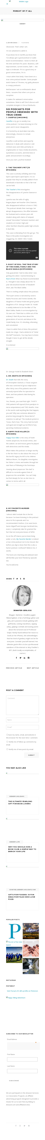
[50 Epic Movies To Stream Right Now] (31, 931)
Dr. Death (9, 380)
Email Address (21, 1039)
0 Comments (25, 42)
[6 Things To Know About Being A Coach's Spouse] (14, 955)
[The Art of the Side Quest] (14, 943)
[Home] (14, 931)
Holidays (20, 796)
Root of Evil (10, 279)
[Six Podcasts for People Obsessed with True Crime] (22, 595)
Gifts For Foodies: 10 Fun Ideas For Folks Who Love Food (21, 897)
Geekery (23, 24)
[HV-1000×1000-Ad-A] (22, 1012)
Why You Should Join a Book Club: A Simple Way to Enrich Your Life (22, 849)
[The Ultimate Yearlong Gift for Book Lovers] (22, 784)
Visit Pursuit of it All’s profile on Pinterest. (22, 991)
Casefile (9, 121)
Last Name (11, 1066)
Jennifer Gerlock (12, 42)
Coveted (13, 889)
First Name (11, 1054)
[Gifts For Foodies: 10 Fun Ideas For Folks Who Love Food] (22, 878)
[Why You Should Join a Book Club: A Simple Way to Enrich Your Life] (22, 830)
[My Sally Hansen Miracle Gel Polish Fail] (31, 949)
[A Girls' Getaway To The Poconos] (31, 966)
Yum (34, 889)
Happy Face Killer (13, 438)
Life (18, 842)
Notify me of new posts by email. (21, 749)
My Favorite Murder (23, 539)
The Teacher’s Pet (13, 189)
